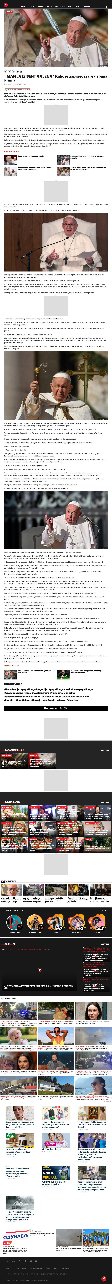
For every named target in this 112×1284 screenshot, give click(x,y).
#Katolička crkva (51, 696)
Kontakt (15, 1274)
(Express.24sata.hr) (11, 666)
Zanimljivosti (59, 6)
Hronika (87, 6)
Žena (69, 6)
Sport (78, 6)
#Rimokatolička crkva (62, 693)
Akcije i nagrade (45, 1274)
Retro (49, 6)
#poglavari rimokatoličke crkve (22, 696)
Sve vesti (105, 750)
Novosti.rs (15, 750)
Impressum (24, 1274)
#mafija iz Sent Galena (17, 700)
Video (10, 944)
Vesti (31, 6)
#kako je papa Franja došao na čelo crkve (55, 700)
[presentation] (103, 910)
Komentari (53, 708)
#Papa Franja (11, 689)
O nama (8, 1274)
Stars (40, 6)
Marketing (34, 1274)
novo (23, 6)
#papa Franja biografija (34, 689)
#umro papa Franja (82, 689)
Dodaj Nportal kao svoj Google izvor (19, 89)
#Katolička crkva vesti (76, 696)
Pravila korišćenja (60, 1274)
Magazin (12, 802)
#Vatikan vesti (40, 693)
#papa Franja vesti (59, 689)
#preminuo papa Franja (17, 693)
